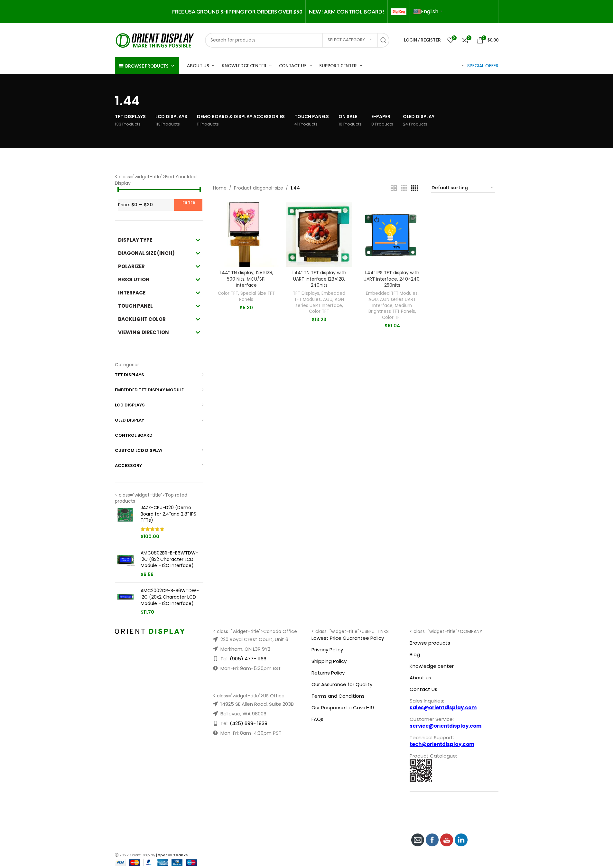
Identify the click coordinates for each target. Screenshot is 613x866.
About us (420, 677)
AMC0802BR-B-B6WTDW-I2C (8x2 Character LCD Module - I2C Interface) (169, 559)
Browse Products (147, 66)
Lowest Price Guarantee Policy (347, 638)
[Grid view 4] (414, 188)
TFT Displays (306, 293)
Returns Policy (328, 672)
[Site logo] (155, 39)
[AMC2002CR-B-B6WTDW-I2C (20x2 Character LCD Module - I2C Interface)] (125, 601)
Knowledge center (432, 666)
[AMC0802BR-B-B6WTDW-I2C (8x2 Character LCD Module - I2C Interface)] (125, 564)
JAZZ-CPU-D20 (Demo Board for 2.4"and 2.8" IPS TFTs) (168, 514)
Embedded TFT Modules (319, 296)
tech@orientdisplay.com (442, 744)
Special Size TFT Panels (257, 296)
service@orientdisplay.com (445, 725)
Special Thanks (173, 855)
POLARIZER (131, 266)
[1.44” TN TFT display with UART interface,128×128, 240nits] (319, 234)
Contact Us (293, 65)
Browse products (430, 642)
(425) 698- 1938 (248, 723)
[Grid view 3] (404, 188)
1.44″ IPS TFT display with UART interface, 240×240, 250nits (392, 278)
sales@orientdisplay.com (443, 707)
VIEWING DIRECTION (143, 332)
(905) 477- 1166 (248, 658)
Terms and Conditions (338, 696)
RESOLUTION (134, 279)
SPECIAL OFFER (482, 65)
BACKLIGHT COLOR (142, 319)
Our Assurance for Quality (341, 684)
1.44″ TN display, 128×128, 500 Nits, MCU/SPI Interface (246, 278)
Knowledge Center (244, 65)
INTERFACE (131, 292)
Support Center (338, 65)
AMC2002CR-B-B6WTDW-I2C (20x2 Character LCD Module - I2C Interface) (170, 597)
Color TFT (228, 293)
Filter (188, 203)
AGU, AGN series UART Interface (319, 302)
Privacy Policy (327, 649)
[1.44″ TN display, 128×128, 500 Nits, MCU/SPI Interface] (246, 234)
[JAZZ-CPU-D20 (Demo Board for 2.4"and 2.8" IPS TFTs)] (125, 522)
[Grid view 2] (394, 188)
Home (220, 188)
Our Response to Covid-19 (342, 707)
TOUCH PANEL (135, 306)
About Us (198, 65)
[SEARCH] (385, 40)
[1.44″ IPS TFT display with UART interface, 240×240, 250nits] (392, 234)
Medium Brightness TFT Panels (391, 309)
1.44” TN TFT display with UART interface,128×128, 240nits (319, 278)
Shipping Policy (329, 661)
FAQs (317, 719)
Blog (415, 654)
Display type (135, 240)
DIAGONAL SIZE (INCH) (146, 253)
